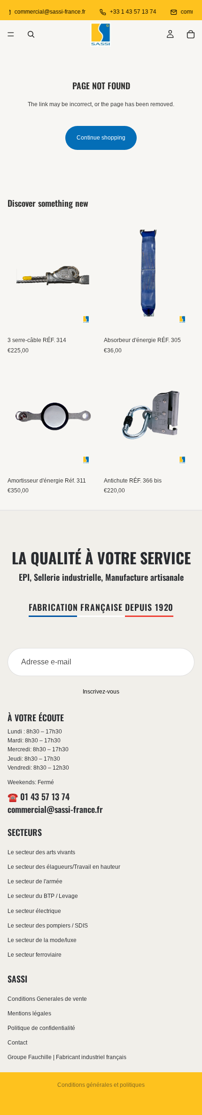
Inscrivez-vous (101, 691)
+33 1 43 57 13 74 (129, 11)
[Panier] (190, 34)
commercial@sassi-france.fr (46, 11)
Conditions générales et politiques (101, 1085)
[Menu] (11, 34)
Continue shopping (101, 137)
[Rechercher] (31, 34)
